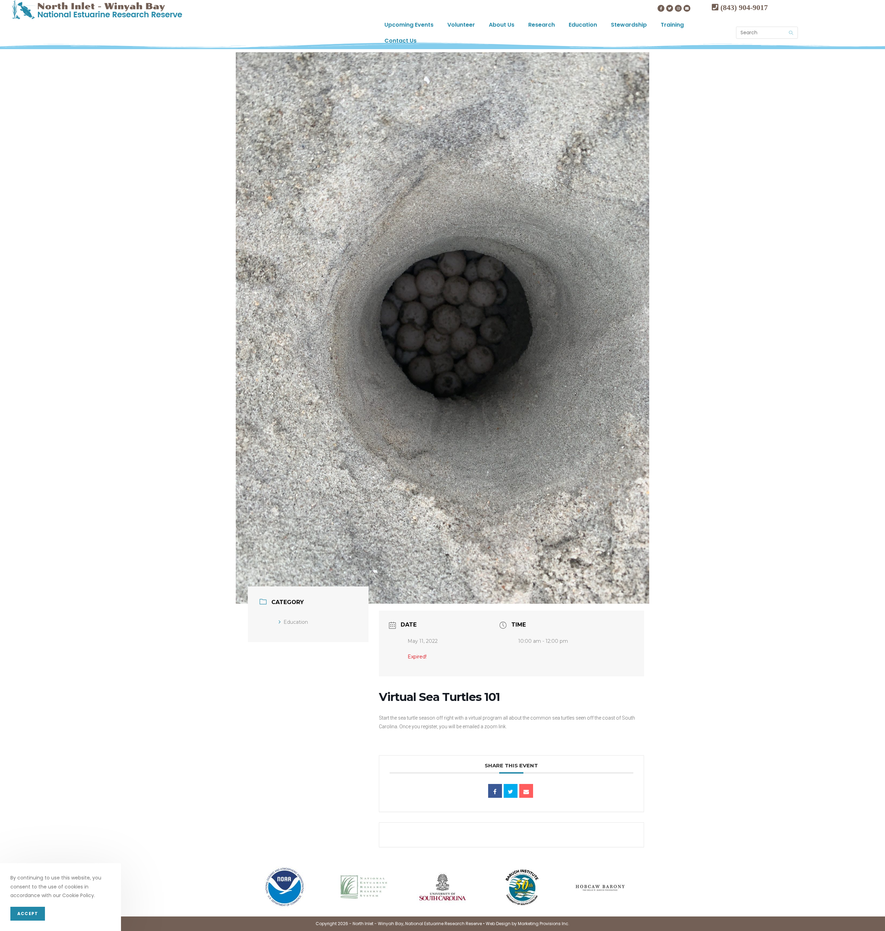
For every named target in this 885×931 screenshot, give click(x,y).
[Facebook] (661, 8)
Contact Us (400, 41)
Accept (27, 913)
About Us (501, 25)
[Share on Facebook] (495, 791)
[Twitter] (669, 8)
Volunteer (461, 25)
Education (583, 25)
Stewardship (629, 25)
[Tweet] (511, 791)
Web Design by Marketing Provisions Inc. (527, 924)
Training (672, 25)
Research (541, 25)
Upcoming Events (409, 25)
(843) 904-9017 (743, 7)
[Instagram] (678, 8)
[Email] (526, 791)
